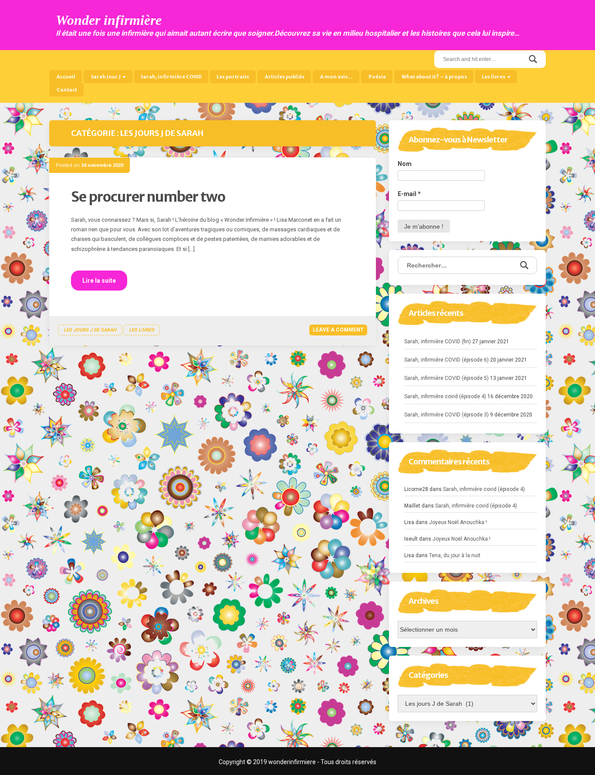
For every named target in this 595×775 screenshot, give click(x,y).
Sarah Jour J (106, 77)
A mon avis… (336, 77)
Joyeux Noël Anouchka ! (458, 522)
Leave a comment (338, 330)
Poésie (377, 77)
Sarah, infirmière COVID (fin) (437, 341)
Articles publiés (284, 77)
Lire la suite (99, 280)
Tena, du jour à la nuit (454, 555)
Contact (66, 90)
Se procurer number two (148, 197)
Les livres (494, 77)
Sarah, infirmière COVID (171, 77)
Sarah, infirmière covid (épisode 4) (445, 396)
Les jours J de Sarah (90, 330)
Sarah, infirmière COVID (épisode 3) (446, 415)
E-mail (409, 193)
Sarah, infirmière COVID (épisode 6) (446, 360)
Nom (405, 163)
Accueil (65, 77)
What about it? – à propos (434, 77)
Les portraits (232, 77)
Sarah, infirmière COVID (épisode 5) (446, 378)
